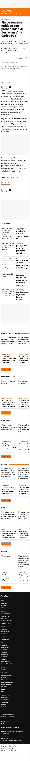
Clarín (4, 753)
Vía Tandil (4, 618)
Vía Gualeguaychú (6, 663)
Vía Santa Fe (4, 654)
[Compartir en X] (9, 87)
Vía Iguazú (4, 649)
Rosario (3, 605)
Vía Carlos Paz (5, 613)
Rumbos (3, 706)
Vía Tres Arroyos (6, 620)
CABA (2, 607)
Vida (2, 691)
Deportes (4, 686)
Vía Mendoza (5, 639)
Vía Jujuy (4, 629)
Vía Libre (3, 704)
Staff (3, 723)
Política (3, 677)
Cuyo (2, 636)
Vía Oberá (4, 652)
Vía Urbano (4, 697)
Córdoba (4, 603)
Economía (4, 679)
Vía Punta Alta (5, 623)
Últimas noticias (6, 675)
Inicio (2, 600)
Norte (3, 626)
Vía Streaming (5, 699)
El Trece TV (15, 753)
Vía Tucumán (5, 631)
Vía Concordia (5, 661)
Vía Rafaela (4, 656)
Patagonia (4, 667)
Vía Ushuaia (4, 669)
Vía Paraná (4, 659)
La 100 (4, 755)
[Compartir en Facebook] (2, 87)
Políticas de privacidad (8, 716)
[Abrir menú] (27, 11)
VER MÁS (5, 369)
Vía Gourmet (5, 702)
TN (9, 753)
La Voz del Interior (16, 757)
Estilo (3, 689)
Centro (3, 611)
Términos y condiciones (8, 714)
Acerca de (4, 721)
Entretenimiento (6, 684)
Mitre (22, 753)
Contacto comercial (7, 719)
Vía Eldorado (5, 647)
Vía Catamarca (5, 633)
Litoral (3, 642)
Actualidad (6, 183)
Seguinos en (21, 58)
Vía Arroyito (5, 616)
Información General (7, 682)
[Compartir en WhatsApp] (6, 87)
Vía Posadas (4, 645)
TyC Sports (5, 757)
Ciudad (10, 755)
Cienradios (17, 755)
